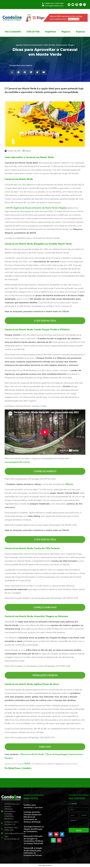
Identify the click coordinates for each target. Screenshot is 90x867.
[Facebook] (69, 4)
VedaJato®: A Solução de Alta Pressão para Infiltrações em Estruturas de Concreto (33, 851)
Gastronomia (61, 45)
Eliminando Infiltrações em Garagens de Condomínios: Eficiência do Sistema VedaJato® (33, 839)
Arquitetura (50, 31)
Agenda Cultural (22, 45)
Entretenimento (36, 45)
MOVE (27, 763)
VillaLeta (69, 484)
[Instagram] (84, 4)
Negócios (66, 31)
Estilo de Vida (33, 31)
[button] (12, 72)
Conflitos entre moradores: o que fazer (33, 806)
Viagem (71, 45)
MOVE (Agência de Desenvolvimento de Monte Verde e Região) (37, 207)
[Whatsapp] (80, 4)
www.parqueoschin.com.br (17, 461)
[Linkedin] (76, 4)
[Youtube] (72, 4)
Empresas (80, 31)
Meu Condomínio (13, 31)
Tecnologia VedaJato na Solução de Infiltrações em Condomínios (34, 828)
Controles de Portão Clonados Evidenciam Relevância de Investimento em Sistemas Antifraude (32, 817)
